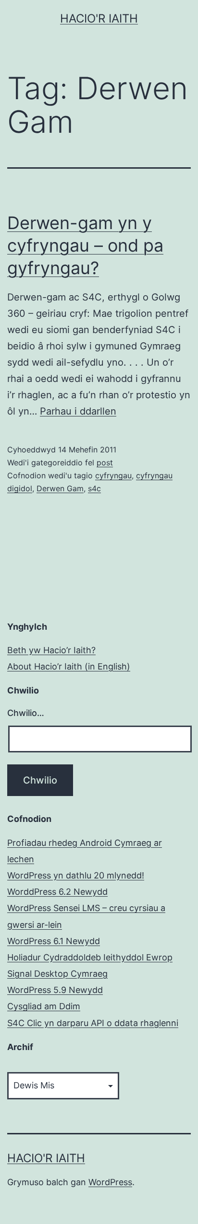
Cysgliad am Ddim (43, 1006)
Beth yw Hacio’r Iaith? (51, 650)
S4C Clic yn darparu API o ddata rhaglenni (92, 1023)
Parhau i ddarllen (78, 411)
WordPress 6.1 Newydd (53, 941)
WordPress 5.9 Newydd (55, 990)
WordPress (110, 1182)
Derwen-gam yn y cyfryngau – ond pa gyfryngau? (85, 245)
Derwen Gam (60, 488)
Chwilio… (25, 713)
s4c (94, 488)
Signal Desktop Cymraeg (57, 974)
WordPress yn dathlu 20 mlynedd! (75, 875)
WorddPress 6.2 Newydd (57, 892)
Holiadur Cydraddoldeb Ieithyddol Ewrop (90, 957)
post (105, 462)
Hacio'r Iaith (99, 18)
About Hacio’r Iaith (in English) (68, 666)
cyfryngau (113, 475)
